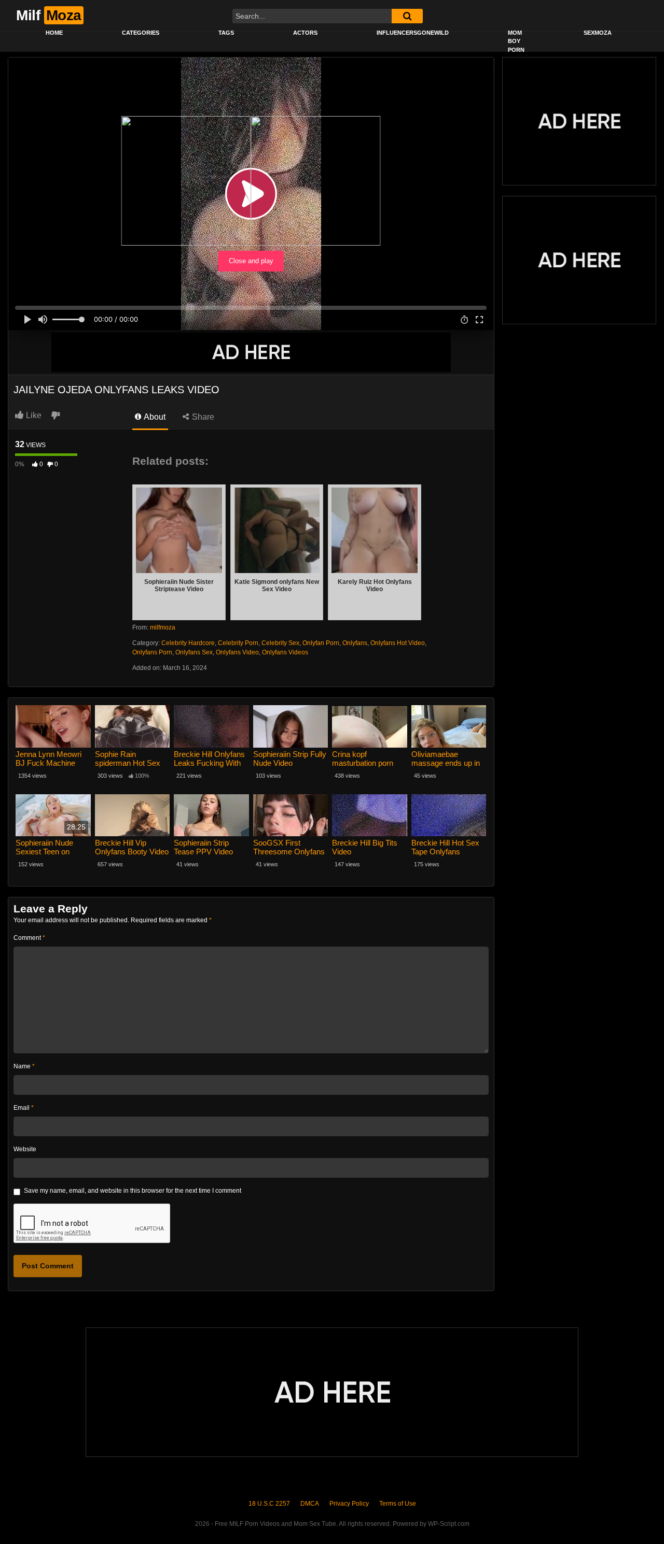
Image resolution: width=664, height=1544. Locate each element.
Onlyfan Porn (320, 643)
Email (23, 1107)
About (153, 416)
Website (24, 1149)
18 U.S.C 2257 (269, 1503)
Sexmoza (598, 33)
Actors (305, 33)
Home (54, 33)
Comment (29, 937)
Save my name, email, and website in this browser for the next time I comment (132, 1190)
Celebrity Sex (280, 643)
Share (202, 416)
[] (407, 16)
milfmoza (162, 627)
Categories (140, 33)
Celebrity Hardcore (188, 643)
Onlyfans (354, 643)
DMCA (309, 1503)
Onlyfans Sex (194, 652)
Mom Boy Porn (516, 41)
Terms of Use (397, 1503)
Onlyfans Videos (285, 652)
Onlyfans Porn (152, 652)
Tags (226, 33)
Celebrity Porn (238, 643)
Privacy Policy (349, 1503)
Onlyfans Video (237, 652)
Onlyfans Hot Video (397, 643)
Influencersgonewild (413, 33)
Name (24, 1066)
